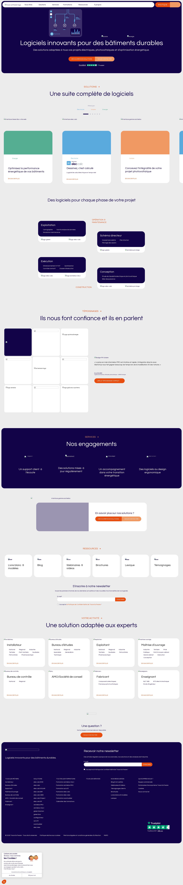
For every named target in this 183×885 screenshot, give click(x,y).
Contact (172, 4)
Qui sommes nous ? (145, 779)
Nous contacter (105, 59)
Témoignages (90, 311)
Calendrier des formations (65, 801)
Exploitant (8, 788)
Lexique (113, 798)
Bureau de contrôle (12, 795)
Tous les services (93, 779)
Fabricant (8, 801)
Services (55, 5)
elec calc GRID (39, 795)
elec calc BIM (38, 791)
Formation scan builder (64, 798)
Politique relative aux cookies (50, 835)
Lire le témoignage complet (108, 381)
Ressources (83, 5)
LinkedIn (112, 835)
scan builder (38, 824)
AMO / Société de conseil (14, 798)
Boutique (162, 5)
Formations (67, 5)
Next (105, 114)
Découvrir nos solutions (81, 59)
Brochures (114, 791)
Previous (78, 114)
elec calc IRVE (38, 782)
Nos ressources (117, 779)
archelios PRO (38, 804)
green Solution (39, 811)
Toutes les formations (65, 779)
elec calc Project (39, 798)
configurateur (38, 817)
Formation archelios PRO (64, 785)
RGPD (106, 835)
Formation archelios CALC (65, 782)
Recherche (178, 4)
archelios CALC (39, 808)
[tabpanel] (91, 151)
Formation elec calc (63, 791)
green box (37, 814)
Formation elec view (63, 795)
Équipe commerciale (145, 782)
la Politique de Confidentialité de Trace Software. (83, 604)
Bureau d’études (11, 785)
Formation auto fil (62, 788)
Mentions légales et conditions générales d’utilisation (82, 835)
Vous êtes (28, 5)
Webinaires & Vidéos (118, 785)
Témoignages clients (118, 788)
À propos (97, 5)
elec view (37, 827)
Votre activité (90, 618)
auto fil (36, 821)
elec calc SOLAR (39, 788)
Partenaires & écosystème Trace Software (153, 785)
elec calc (37, 785)
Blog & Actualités (117, 782)
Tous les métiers (12, 779)
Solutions (42, 5)
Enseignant (9, 804)
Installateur (9, 782)
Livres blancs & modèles (119, 795)
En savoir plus (14, 178)
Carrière (141, 788)
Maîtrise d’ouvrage (11, 791)
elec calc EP (38, 801)
